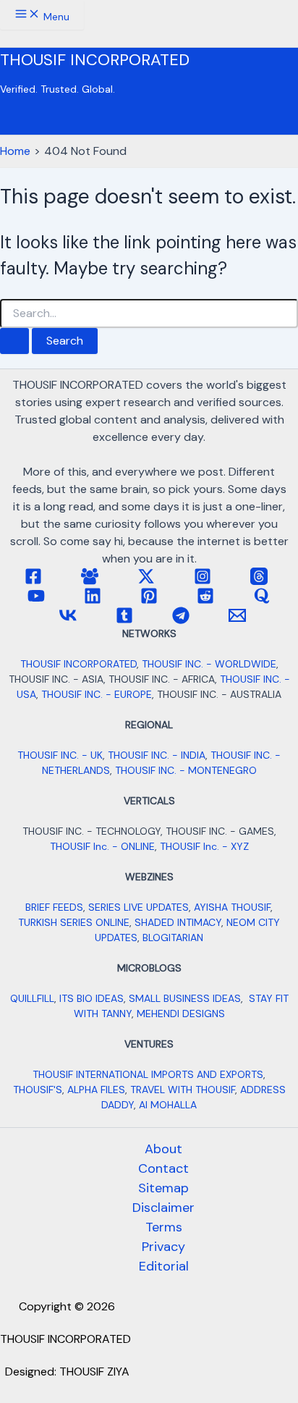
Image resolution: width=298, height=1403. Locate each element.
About (163, 1149)
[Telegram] (181, 620)
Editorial (164, 1266)
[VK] (68, 620)
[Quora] (262, 600)
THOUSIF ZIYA (94, 1371)
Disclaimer (163, 1207)
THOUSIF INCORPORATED (95, 59)
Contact (163, 1168)
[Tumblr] (124, 620)
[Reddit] (205, 600)
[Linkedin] (92, 600)
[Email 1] (237, 620)
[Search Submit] (14, 341)
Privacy (163, 1246)
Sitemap (163, 1188)
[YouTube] (36, 600)
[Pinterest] (149, 600)
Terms (163, 1227)
